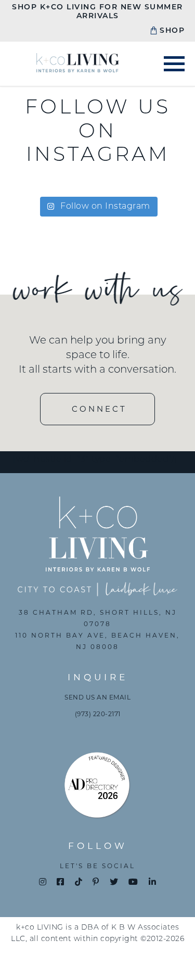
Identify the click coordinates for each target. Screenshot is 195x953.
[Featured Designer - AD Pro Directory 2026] (98, 788)
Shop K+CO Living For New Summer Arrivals (97, 12)
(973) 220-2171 (98, 714)
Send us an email (97, 697)
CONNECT (99, 409)
